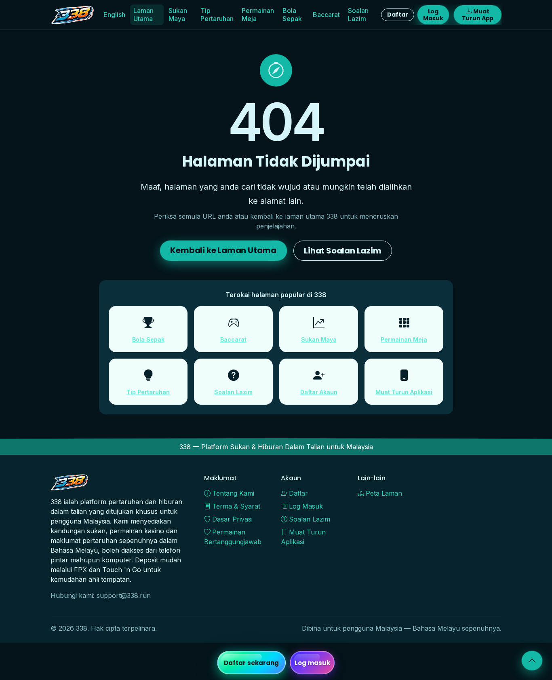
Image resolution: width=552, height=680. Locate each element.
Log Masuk (433, 14)
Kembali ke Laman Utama (223, 250)
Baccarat (326, 15)
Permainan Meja (258, 14)
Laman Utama (143, 14)
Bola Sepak (292, 14)
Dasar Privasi (232, 519)
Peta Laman (384, 493)
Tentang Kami (233, 493)
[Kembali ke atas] (532, 660)
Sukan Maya (178, 14)
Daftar (397, 15)
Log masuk (313, 663)
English (114, 15)
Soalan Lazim (358, 14)
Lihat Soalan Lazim (342, 250)
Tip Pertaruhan (217, 14)
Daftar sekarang (251, 663)
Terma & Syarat (236, 506)
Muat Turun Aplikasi (403, 392)
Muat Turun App (478, 14)
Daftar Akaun (318, 392)
